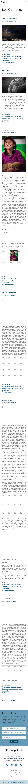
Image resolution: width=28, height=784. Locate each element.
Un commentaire (9, 62)
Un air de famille (7, 400)
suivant (13, 700)
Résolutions (6, 130)
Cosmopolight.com (15, 782)
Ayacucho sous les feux (9, 18)
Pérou (20, 58)
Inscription (14, 741)
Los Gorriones (13, 58)
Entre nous (5, 70)
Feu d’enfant (6, 598)
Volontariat (5, 60)
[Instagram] (12, 765)
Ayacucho (7, 54)
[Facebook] (21, 765)
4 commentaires (9, 392)
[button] (25, 2)
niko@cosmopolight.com (16, 758)
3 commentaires (9, 284)
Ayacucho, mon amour (9, 292)
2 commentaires (9, 122)
